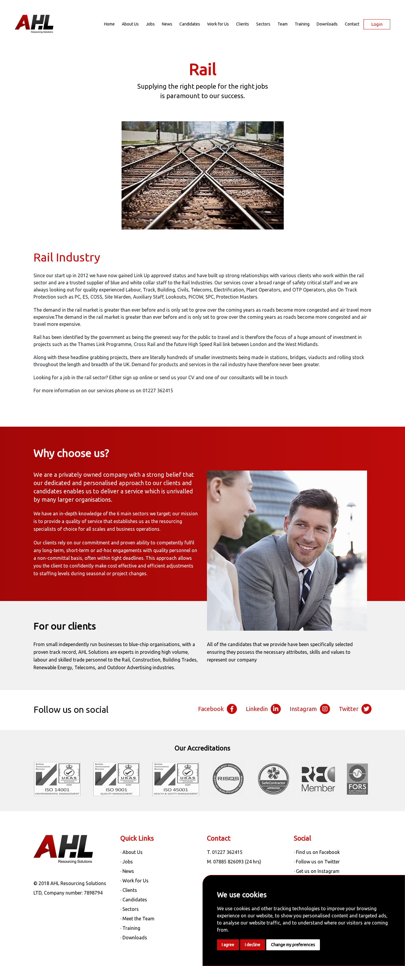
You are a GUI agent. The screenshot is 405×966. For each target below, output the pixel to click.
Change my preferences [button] (293, 944)
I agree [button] (228, 944)
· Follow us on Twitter (317, 861)
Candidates (189, 24)
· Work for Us (134, 880)
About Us (130, 24)
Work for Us (218, 24)
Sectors (263, 24)
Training (302, 24)
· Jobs (126, 861)
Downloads (327, 24)
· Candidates (133, 899)
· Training (130, 928)
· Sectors (129, 909)
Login (376, 24)
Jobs (150, 24)
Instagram (303, 708)
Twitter (348, 708)
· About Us (131, 852)
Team (283, 24)
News (167, 24)
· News (127, 871)
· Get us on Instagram (316, 871)
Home (109, 24)
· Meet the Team (137, 918)
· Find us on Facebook (317, 852)
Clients (242, 24)
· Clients (128, 890)
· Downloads (133, 937)
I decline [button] (252, 944)
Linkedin (257, 708)
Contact (352, 24)
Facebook (211, 708)
